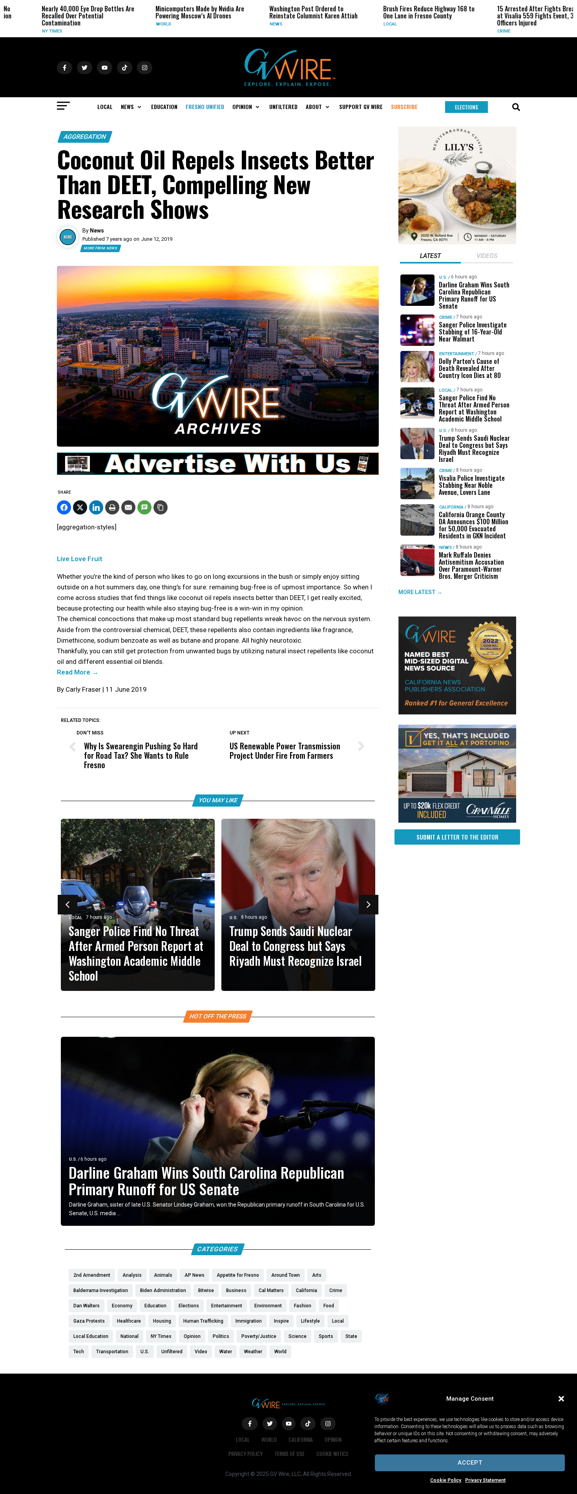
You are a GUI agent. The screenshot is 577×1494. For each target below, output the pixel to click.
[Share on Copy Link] (160, 507)
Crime (476, 31)
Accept (470, 1462)
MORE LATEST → (420, 592)
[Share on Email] (128, 507)
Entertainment (456, 353)
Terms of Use (289, 1453)
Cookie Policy (445, 1480)
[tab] (430, 257)
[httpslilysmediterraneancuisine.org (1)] (457, 242)
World (136, 24)
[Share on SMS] (144, 507)
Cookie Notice (332, 1453)
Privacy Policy (245, 1453)
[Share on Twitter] (80, 507)
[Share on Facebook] (64, 507)
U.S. (233, 917)
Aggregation (85, 136)
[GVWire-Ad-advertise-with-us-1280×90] (218, 473)
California (451, 507)
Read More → (78, 672)
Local (363, 24)
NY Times (25, 31)
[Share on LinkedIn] (96, 507)
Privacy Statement (485, 1480)
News (249, 24)
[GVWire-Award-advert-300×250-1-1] (457, 712)
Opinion (333, 1439)
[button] (561, 1399)
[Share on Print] (112, 507)
